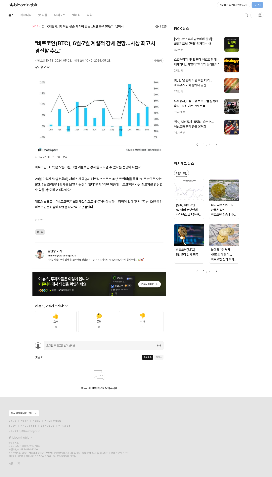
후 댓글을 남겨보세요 (60, 345)
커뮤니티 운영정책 (52, 421)
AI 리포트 (60, 15)
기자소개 (24, 421)
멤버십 (76, 15)
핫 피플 (42, 15)
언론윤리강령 (64, 426)
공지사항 (13, 421)
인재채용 (36, 421)
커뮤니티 (26, 15)
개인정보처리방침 (28, 426)
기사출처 (158, 60)
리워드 (91, 15)
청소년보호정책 (47, 426)
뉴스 (11, 15)
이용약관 (13, 426)
